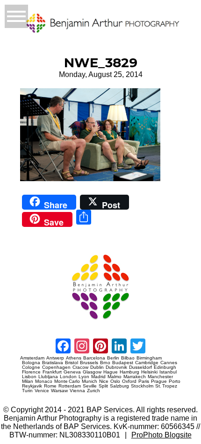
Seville (90, 386)
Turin (27, 390)
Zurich (93, 390)
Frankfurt (52, 372)
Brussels (89, 362)
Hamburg (129, 372)
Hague (110, 372)
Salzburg (119, 386)
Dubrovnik (116, 367)
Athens (73, 358)
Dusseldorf (140, 367)
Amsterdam (32, 358)
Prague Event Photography (34, 251)
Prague (159, 381)
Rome (50, 386)
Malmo (115, 376)
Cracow (80, 367)
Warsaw (59, 390)
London (68, 376)
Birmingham (149, 358)
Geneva (72, 372)
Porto (174, 381)
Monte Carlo (67, 381)
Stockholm (142, 386)
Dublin (97, 367)
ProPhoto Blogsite (161, 435)
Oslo (115, 381)
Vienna (77, 390)
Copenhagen (56, 367)
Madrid (98, 376)
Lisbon (29, 376)
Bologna (31, 362)
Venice (42, 390)
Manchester (160, 376)
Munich (89, 381)
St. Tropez (166, 386)
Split (103, 386)
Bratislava (52, 362)
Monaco (43, 381)
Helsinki (149, 372)
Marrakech (134, 376)
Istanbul (168, 372)
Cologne (31, 367)
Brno (105, 362)
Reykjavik (32, 386)
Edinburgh (165, 367)
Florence (31, 372)
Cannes (168, 362)
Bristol (71, 362)
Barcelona (94, 358)
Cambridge (146, 362)
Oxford (129, 381)
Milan (27, 381)
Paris (143, 381)
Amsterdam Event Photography (36, 323)
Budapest (122, 362)
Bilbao (128, 358)
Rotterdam (69, 386)
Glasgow (92, 372)
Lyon (84, 376)
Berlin (113, 358)
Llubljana (48, 376)
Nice (103, 381)
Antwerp (55, 358)
